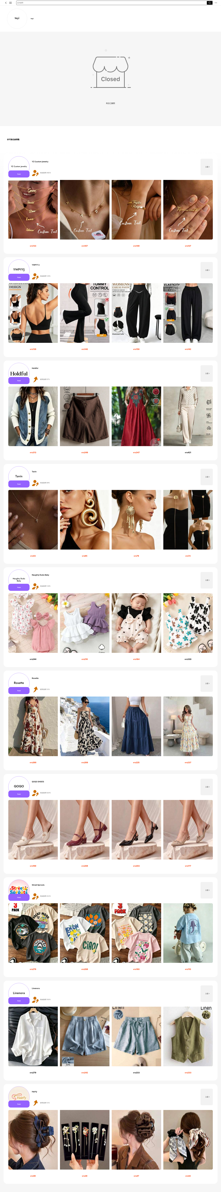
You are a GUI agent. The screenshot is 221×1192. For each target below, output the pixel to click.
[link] (17, 19)
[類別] (10, 3)
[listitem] (111, 204)
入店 (206, 167)
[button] (6, 3)
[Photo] (18, 166)
